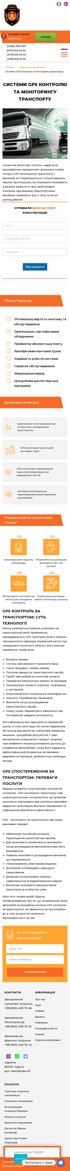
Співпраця (41, 1022)
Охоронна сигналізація (18, 1101)
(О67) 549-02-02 (16, 50)
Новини (39, 1010)
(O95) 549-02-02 (16, 59)
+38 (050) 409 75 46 (18, 1008)
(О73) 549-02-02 (16, 54)
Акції (38, 1005)
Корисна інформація (47, 1040)
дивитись (14, 38)
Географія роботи (46, 1028)
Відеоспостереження (18, 1122)
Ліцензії (39, 1034)
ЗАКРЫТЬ (20, 1158)
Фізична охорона (15, 1116)
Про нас (40, 999)
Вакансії (40, 1016)
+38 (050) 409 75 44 (18, 1044)
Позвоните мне (35, 972)
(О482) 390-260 (16, 46)
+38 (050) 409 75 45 (18, 1026)
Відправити (35, 267)
